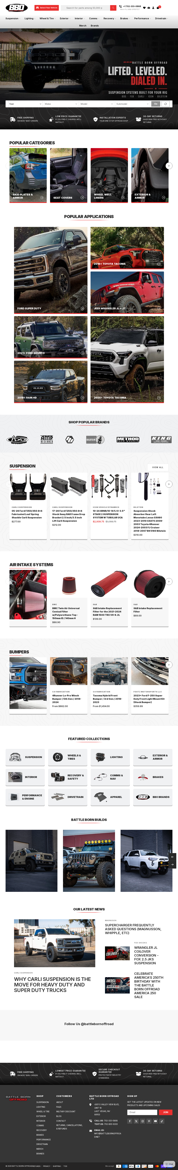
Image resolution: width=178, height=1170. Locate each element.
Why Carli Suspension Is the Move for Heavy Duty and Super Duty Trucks (52, 984)
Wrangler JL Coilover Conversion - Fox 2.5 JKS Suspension (146, 955)
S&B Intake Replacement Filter (148, 610)
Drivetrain (160, 18)
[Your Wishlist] (144, 8)
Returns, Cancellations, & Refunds (69, 1127)
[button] (149, 8)
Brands (95, 25)
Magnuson (110, 920)
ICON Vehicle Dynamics (106, 507)
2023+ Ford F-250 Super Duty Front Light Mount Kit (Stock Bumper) (149, 699)
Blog (58, 1116)
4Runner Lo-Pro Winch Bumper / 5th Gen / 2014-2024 (66, 699)
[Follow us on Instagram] (142, 1121)
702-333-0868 (111, 1120)
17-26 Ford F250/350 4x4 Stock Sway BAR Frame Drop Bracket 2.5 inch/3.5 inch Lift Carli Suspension (68, 516)
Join (165, 1112)
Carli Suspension (22, 507)
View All (158, 467)
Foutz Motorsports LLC (148, 692)
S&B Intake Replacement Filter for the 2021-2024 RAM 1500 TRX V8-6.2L (107, 611)
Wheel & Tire (47, 18)
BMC (54, 604)
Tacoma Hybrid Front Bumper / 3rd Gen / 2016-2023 (107, 699)
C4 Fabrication (61, 692)
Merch (82, 25)
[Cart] (157, 8)
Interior (79, 18)
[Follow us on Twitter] (136, 1121)
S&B (95, 604)
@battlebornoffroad (97, 1024)
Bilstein (138, 507)
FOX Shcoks (140, 943)
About (59, 1102)
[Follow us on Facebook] (129, 1121)
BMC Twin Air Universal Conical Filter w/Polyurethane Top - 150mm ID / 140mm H (66, 613)
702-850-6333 (111, 1124)
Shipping (57, 1166)
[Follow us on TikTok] (161, 1121)
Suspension (12, 18)
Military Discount (66, 1111)
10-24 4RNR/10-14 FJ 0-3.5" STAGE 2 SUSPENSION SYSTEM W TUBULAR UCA (109, 514)
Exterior (64, 18)
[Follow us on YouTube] (155, 1121)
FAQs (58, 1107)
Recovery (109, 18)
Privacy (46, 1166)
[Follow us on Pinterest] (149, 1121)
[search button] (113, 8)
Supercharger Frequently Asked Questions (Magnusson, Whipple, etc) (133, 929)
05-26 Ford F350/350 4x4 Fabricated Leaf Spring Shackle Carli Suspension (27, 514)
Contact (61, 1121)
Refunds (36, 1166)
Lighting (29, 18)
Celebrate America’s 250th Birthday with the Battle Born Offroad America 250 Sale (148, 985)
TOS (65, 1166)
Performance (141, 18)
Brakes (124, 18)
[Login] (153, 8)
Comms (93, 18)
